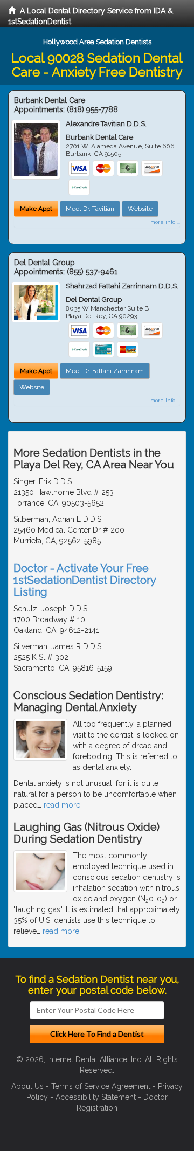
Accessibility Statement (96, 1097)
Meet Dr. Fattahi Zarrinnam (105, 371)
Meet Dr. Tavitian (90, 208)
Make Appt (36, 208)
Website (140, 208)
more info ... (165, 222)
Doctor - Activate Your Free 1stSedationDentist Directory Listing (84, 580)
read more (62, 805)
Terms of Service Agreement (100, 1086)
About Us (27, 1086)
